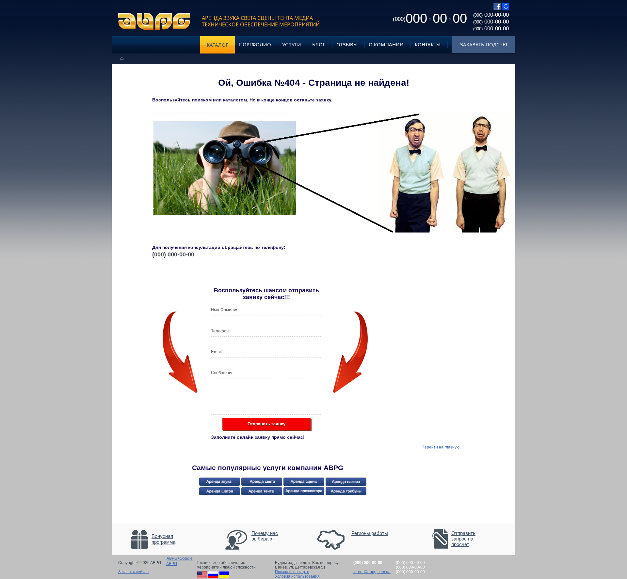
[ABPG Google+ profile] (505, 9)
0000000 (430, 18)
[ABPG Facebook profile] (497, 9)
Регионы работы (369, 533)
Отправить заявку (266, 423)
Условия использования (297, 576)
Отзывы (347, 44)
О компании (386, 44)
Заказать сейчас (133, 572)
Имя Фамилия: (225, 309)
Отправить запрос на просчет (463, 538)
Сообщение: (223, 372)
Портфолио (255, 44)
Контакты (428, 44)
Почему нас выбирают (264, 535)
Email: (217, 351)
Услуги (291, 44)
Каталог (217, 44)
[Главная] (122, 59)
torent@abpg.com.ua (372, 572)
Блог (318, 44)
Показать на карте (292, 572)
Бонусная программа (163, 539)
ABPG (154, 21)
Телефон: (220, 330)
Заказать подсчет (484, 44)
